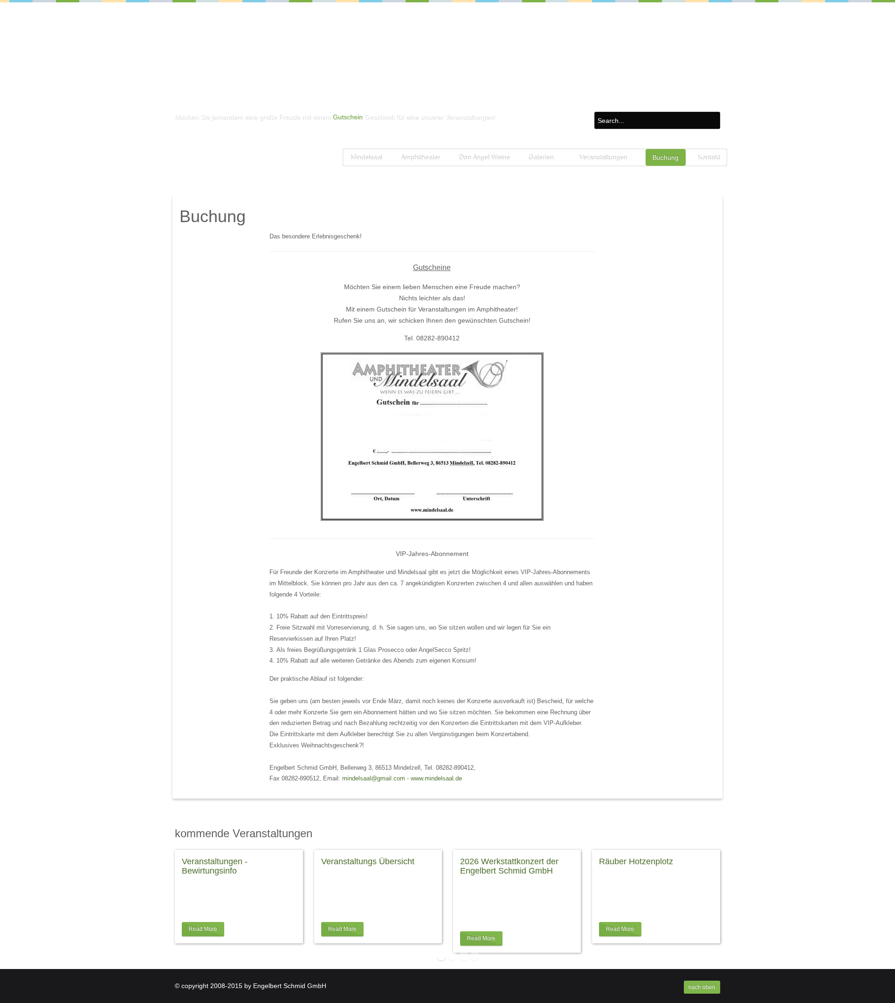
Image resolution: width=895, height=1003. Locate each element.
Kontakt (708, 157)
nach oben (702, 987)
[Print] (702, 236)
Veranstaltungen (603, 157)
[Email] (713, 236)
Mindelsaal (366, 157)
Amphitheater (420, 157)
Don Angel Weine (484, 157)
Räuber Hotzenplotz (636, 861)
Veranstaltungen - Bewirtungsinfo (215, 866)
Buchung (666, 157)
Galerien (540, 157)
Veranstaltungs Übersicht (367, 861)
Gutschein (348, 117)
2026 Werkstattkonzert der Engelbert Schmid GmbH (509, 866)
